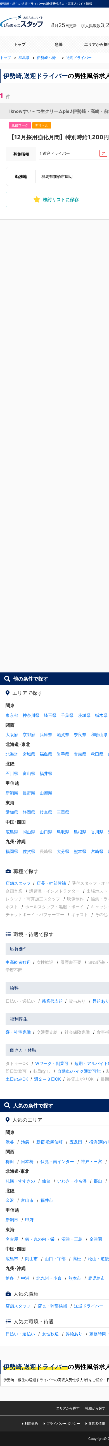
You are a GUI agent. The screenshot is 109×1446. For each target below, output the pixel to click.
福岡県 (12, 851)
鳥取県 (63, 831)
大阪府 (12, 734)
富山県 (29, 773)
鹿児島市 (96, 1278)
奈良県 (80, 734)
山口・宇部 (55, 1258)
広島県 (12, 831)
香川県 (97, 831)
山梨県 (46, 793)
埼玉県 (50, 715)
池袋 (25, 1142)
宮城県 (29, 754)
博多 (10, 1278)
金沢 (10, 1200)
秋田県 (97, 754)
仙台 (46, 1181)
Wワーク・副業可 (51, 1063)
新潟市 (12, 1220)
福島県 (46, 754)
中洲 (25, 1278)
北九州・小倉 (48, 1278)
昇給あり (74, 1333)
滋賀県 (63, 734)
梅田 (10, 1161)
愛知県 (12, 812)
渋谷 (10, 1142)
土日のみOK (17, 1079)
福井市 (47, 1200)
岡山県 (29, 831)
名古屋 (12, 1239)
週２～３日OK (47, 1079)
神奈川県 (31, 715)
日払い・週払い (20, 1333)
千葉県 (67, 715)
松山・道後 (98, 1258)
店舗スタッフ (18, 883)
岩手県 (63, 754)
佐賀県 (29, 851)
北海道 (12, 754)
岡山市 (31, 1258)
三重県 (63, 812)
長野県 (29, 793)
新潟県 (12, 793)
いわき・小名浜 (72, 1181)
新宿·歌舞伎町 (49, 1142)
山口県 (46, 831)
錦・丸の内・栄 (39, 1239)
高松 (77, 1258)
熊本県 (80, 851)
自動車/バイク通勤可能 (79, 1071)
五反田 (76, 1142)
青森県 (80, 754)
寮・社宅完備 (18, 1032)
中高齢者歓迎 (18, 962)
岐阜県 (46, 812)
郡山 (98, 1181)
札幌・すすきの (20, 1181)
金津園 (95, 1239)
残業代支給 (52, 1001)
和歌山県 (99, 734)
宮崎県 (97, 851)
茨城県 (84, 715)
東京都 (12, 715)
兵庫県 (46, 734)
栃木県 (101, 715)
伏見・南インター (57, 1161)
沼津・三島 (71, 1239)
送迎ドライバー (88, 1306)
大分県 (63, 851)
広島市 (12, 1258)
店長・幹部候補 (51, 883)
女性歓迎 (50, 1333)
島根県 (80, 831)
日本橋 (27, 1161)
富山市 (27, 1200)
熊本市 (74, 1278)
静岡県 (29, 812)
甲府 (29, 1220)
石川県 (12, 773)
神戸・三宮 (91, 1161)
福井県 (46, 773)
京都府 (29, 734)
